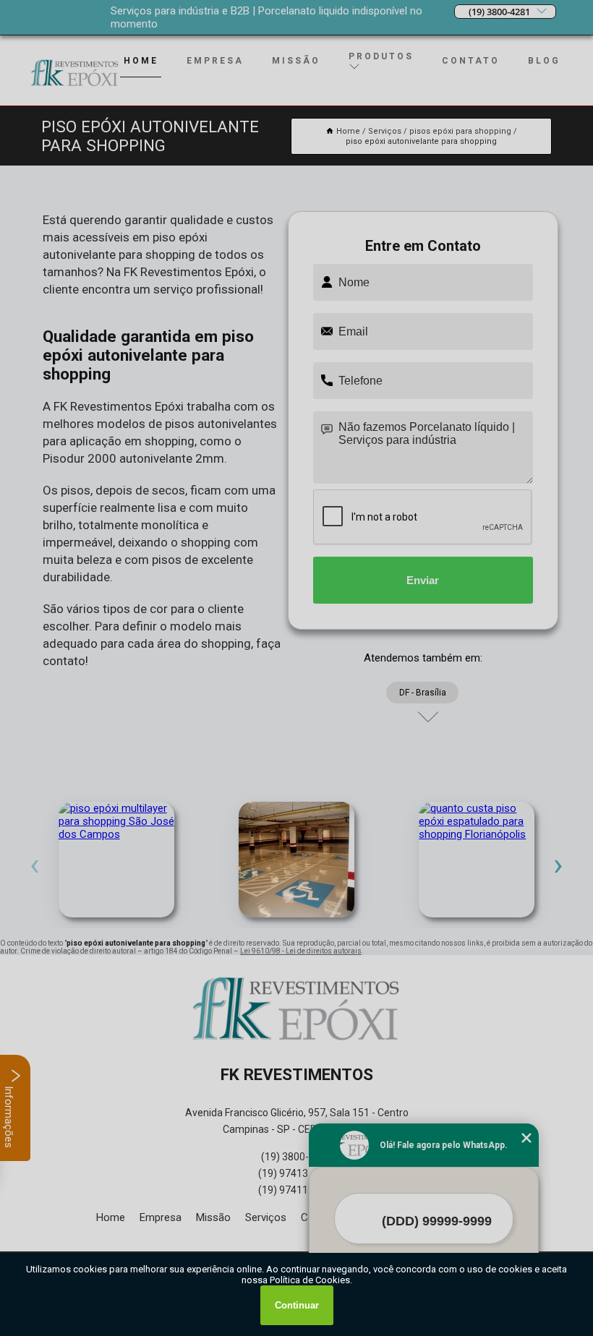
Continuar (297, 1305)
